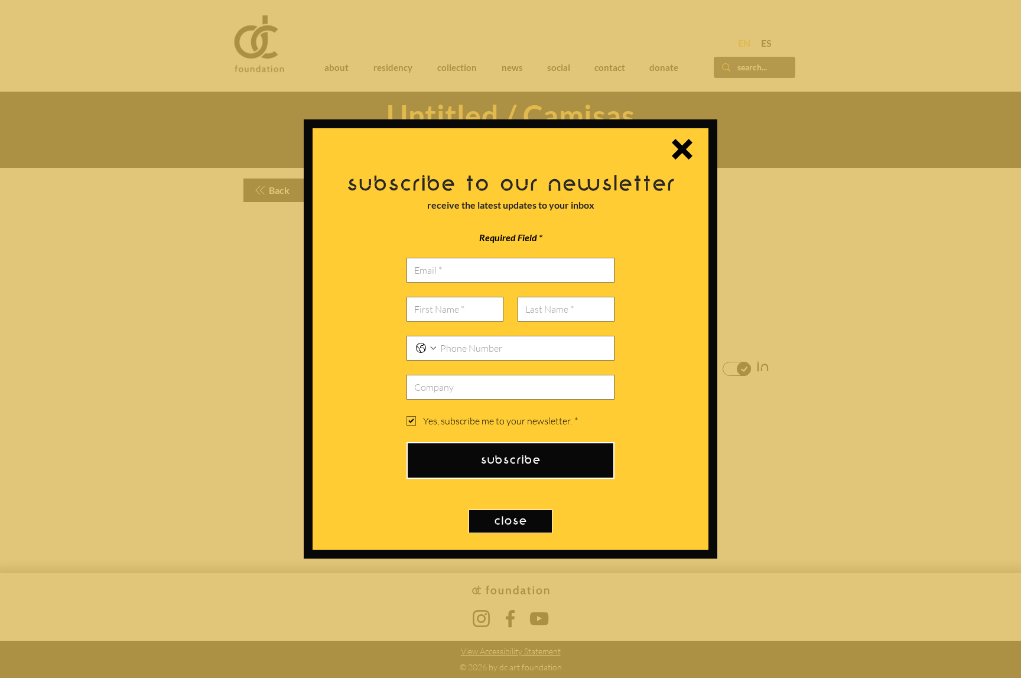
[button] (682, 149)
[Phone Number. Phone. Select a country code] (426, 348)
